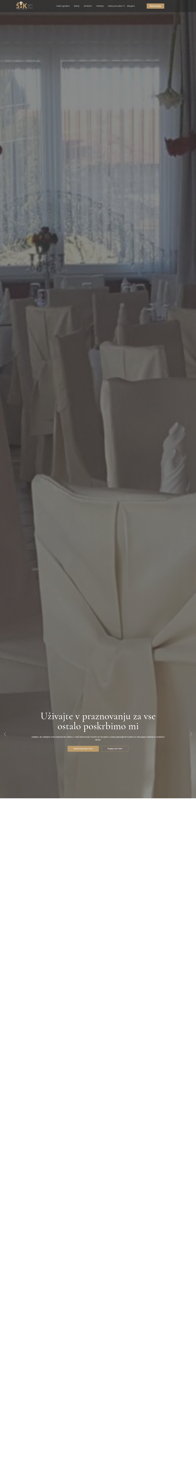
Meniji (76, 6)
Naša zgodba (63, 6)
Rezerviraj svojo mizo (83, 748)
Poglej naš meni (115, 748)
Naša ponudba (115, 6)
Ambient (88, 6)
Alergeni (131, 6)
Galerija (100, 6)
